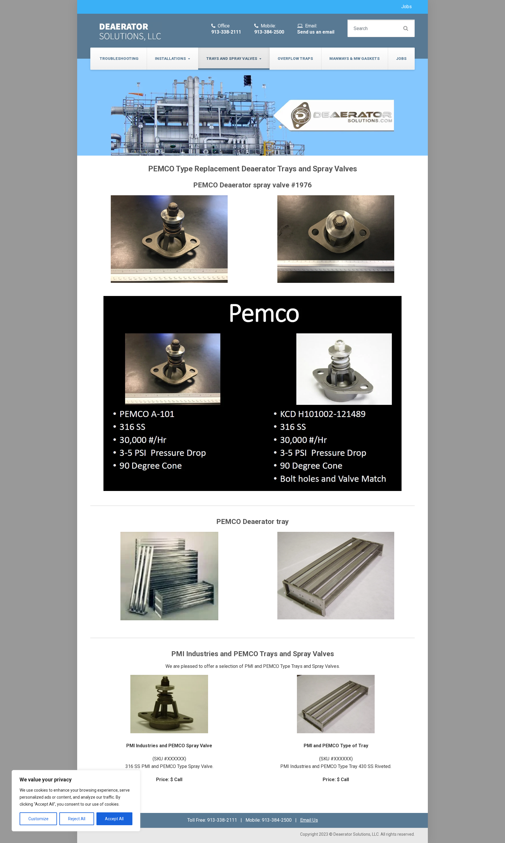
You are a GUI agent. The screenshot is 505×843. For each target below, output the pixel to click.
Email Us (309, 820)
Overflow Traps (295, 58)
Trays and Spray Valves (231, 58)
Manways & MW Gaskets (354, 58)
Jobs (406, 6)
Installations (170, 58)
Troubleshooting (119, 58)
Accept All (114, 818)
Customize (38, 818)
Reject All (76, 818)
